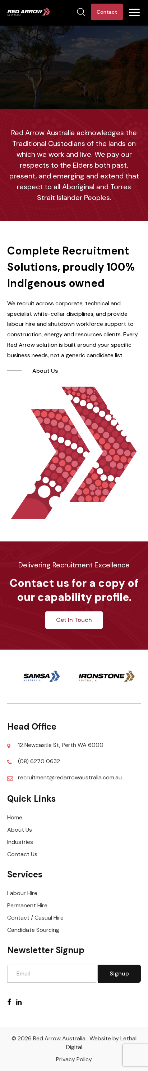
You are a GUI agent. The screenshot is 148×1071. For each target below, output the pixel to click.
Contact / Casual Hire (35, 917)
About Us (19, 829)
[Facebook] (11, 1002)
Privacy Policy (74, 1059)
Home (14, 817)
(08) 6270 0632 (39, 761)
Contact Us (22, 854)
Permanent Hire (27, 905)
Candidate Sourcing (33, 930)
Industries (20, 842)
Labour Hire (22, 893)
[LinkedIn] (21, 1002)
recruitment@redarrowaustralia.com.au (70, 777)
